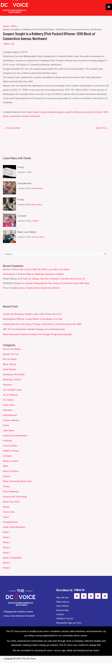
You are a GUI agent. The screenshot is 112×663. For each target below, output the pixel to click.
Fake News (8, 430)
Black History (9, 364)
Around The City (11, 354)
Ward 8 (6, 568)
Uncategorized (10, 522)
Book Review (9, 369)
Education (8, 410)
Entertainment (24, 183)
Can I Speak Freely (12, 389)
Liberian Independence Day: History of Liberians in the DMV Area (57, 283)
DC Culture (8, 400)
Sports (6, 507)
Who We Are (62, 597)
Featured (7, 440)
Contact (60, 614)
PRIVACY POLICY (65, 618)
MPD (6, 44)
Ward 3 (6, 542)
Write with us (62, 602)
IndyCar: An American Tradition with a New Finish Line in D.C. (32, 314)
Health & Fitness (11, 450)
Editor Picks (9, 405)
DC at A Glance (10, 395)
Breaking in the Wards (14, 374)
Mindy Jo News (11, 461)
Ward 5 (6, 552)
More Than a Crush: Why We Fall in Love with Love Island (41, 269)
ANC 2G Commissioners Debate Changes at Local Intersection (34, 329)
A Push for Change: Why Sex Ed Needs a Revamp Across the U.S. (53, 278)
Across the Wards (12, 349)
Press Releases (11, 491)
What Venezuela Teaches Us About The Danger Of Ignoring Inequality (37, 334)
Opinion (6, 476)
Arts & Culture (10, 359)
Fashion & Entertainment (15, 435)
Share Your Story (11, 501)
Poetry (21, 167)
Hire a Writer (62, 606)
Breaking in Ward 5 (12, 379)
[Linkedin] (105, 596)
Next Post (102, 128)
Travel (6, 517)
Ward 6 (6, 562)
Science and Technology (15, 496)
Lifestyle (22, 216)
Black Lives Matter (27, 232)
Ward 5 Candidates (12, 557)
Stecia (6, 269)
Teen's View (9, 512)
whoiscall (7, 274)
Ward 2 (6, 537)
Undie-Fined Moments (14, 527)
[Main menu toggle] (109, 7)
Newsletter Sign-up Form (68, 623)
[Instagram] (91, 596)
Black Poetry (36, 204)
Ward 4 (6, 547)
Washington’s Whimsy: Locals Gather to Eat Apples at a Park (32, 319)
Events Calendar (11, 420)
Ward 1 (6, 532)
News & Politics (37, 237)
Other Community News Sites (17, 481)
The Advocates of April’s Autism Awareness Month (34, 288)
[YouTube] (98, 596)
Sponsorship (62, 610)
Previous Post (11, 128)
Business (7, 384)
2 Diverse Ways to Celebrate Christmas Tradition (40, 274)
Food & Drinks (10, 445)
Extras (6, 425)
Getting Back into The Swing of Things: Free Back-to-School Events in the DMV (42, 324)
